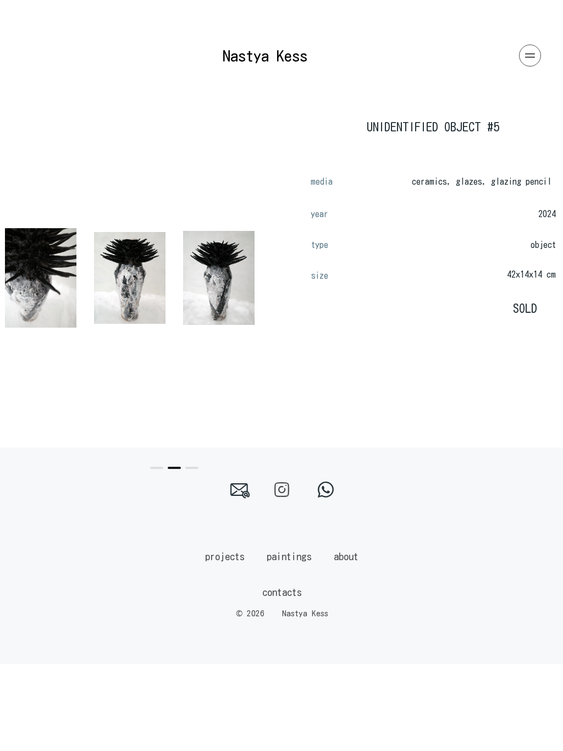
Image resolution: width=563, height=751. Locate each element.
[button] (156, 468)
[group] (40, 278)
